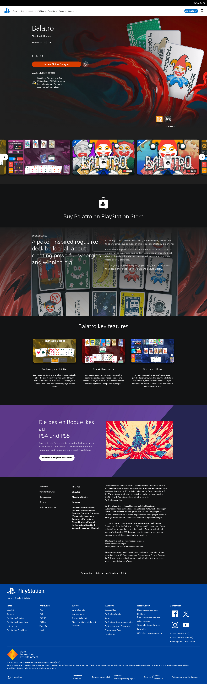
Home (9, 598)
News (61, 11)
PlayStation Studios (15, 618)
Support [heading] (109, 605)
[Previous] (5, 157)
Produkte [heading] (44, 605)
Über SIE (10, 610)
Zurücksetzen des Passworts (117, 626)
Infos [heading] (9, 605)
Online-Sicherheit (79, 618)
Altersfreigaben (144, 621)
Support (71, 11)
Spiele (30, 11)
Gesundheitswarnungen (115, 543)
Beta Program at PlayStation (182, 641)
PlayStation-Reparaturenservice (119, 622)
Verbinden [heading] (175, 605)
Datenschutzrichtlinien (102, 677)
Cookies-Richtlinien (158, 677)
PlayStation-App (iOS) (179, 633)
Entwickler (141, 629)
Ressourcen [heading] (143, 605)
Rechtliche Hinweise (77, 677)
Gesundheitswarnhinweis (148, 625)
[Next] (202, 157)
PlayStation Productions (17, 622)
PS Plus (41, 11)
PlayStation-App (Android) (181, 637)
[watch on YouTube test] (127, 171)
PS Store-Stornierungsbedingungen (148, 615)
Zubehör (51, 11)
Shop (15, 11)
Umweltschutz (78, 610)
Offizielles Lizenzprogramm (149, 633)
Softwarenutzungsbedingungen (186, 677)
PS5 (22, 11)
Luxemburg (17, 677)
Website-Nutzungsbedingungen (124, 677)
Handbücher (110, 634)
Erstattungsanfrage (113, 630)
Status (107, 618)
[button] (103, 157)
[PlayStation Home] (7, 11)
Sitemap (147, 677)
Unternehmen (13, 626)
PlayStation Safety (113, 614)
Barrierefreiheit (78, 614)
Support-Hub (110, 610)
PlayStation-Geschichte (17, 630)
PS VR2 (42, 618)
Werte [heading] (75, 605)
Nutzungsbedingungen (147, 610)
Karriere (10, 614)
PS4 (41, 614)
